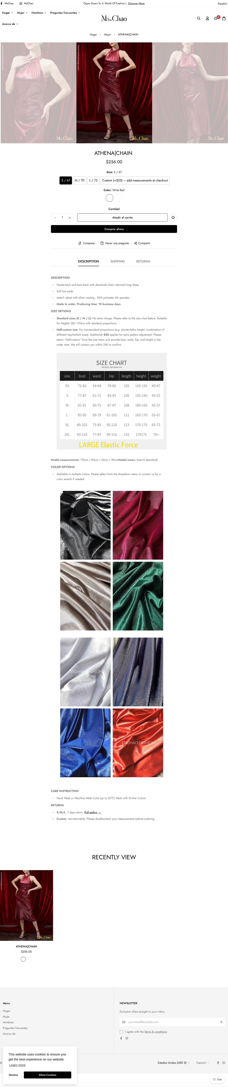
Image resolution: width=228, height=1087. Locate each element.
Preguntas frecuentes (63, 13)
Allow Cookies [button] (47, 1074)
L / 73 (93, 180)
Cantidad (114, 209)
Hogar (6, 13)
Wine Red (109, 198)
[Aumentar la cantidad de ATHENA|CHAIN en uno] (70, 217)
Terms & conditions (155, 1032)
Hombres (37, 13)
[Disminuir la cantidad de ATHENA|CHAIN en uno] (55, 217)
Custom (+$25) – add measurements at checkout (135, 180)
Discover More (136, 3)
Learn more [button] (17, 1065)
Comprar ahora (114, 229)
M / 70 (79, 180)
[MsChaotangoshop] (114, 18)
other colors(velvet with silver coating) (118, 198)
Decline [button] (13, 1074)
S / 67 (65, 180)
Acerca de (8, 24)
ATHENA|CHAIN (26, 946)
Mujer (20, 13)
